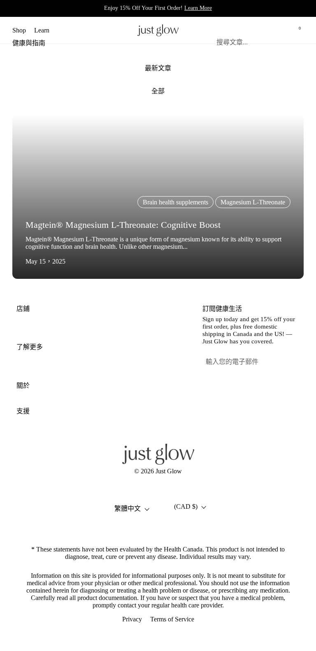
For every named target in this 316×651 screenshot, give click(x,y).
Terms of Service (172, 619)
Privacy (132, 619)
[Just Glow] (158, 30)
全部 (158, 91)
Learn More (198, 8)
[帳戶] (278, 30)
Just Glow (169, 471)
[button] (259, 30)
